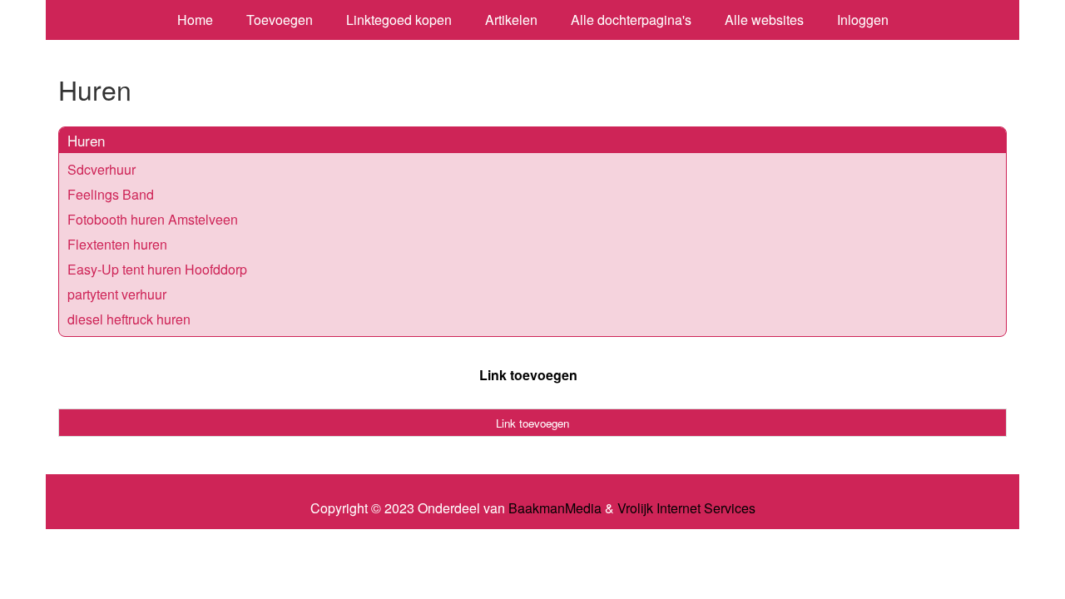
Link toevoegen (528, 374)
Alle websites (764, 19)
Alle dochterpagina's (631, 19)
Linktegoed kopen (399, 19)
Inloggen (863, 19)
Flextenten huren (117, 244)
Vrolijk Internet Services (686, 508)
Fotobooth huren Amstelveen (152, 219)
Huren (86, 140)
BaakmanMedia (555, 508)
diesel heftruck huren (129, 319)
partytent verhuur (116, 294)
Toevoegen (279, 19)
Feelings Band (110, 194)
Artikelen (511, 19)
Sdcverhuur (101, 169)
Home (195, 19)
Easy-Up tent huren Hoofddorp (157, 269)
